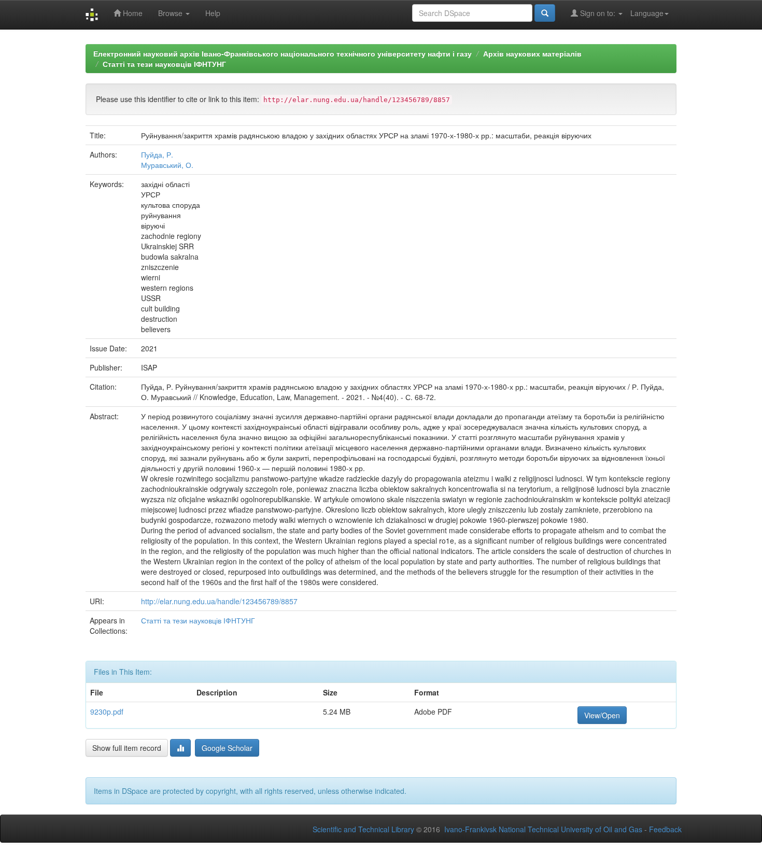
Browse (171, 13)
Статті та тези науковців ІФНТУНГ (164, 64)
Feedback (665, 829)
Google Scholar (227, 748)
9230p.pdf (106, 711)
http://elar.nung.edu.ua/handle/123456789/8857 (219, 601)
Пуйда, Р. (157, 154)
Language (647, 13)
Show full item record (126, 748)
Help (212, 13)
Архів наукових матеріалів (532, 53)
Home (132, 13)
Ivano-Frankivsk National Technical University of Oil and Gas (543, 829)
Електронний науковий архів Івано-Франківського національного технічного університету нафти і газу (282, 53)
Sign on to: (597, 13)
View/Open (602, 715)
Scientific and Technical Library (363, 829)
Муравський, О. (167, 165)
